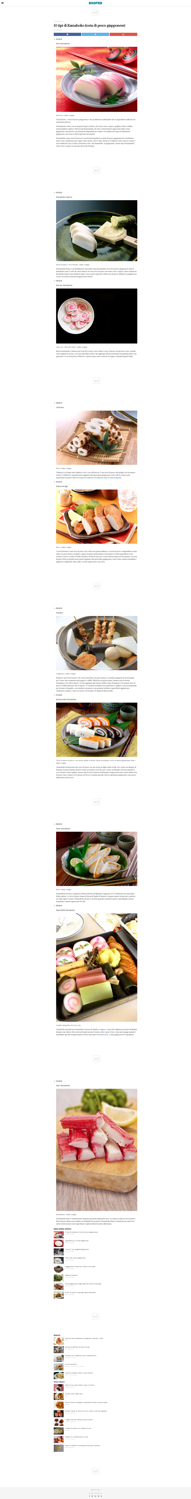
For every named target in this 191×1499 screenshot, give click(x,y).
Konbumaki (70, 767)
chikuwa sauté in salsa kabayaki (109, 478)
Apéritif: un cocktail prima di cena (76, 1437)
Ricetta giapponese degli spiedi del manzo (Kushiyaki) (83, 1284)
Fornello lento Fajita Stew (74, 1394)
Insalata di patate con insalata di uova (78, 1428)
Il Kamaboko (61, 120)
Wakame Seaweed (71, 1275)
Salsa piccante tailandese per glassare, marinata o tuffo (84, 1338)
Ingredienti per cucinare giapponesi (77, 1240)
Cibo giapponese (58, 21)
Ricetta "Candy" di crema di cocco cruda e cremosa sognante (86, 1411)
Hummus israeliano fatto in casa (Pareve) (79, 1373)
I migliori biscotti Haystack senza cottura (79, 1419)
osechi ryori (103, 1035)
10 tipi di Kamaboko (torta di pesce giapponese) (81, 1232)
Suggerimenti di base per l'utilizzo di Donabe (80, 1266)
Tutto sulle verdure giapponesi (75, 1258)
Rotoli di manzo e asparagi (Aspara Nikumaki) (80, 1292)
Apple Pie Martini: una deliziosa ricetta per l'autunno (82, 1445)
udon (95, 141)
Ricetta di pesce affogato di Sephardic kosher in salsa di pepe (86, 1402)
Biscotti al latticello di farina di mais (77, 1347)
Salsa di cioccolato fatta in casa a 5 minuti (79, 1385)
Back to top (95, 1490)
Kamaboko (70, 131)
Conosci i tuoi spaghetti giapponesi (77, 1249)
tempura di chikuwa (86, 478)
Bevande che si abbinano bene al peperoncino (80, 1355)
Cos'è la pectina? (71, 1364)
